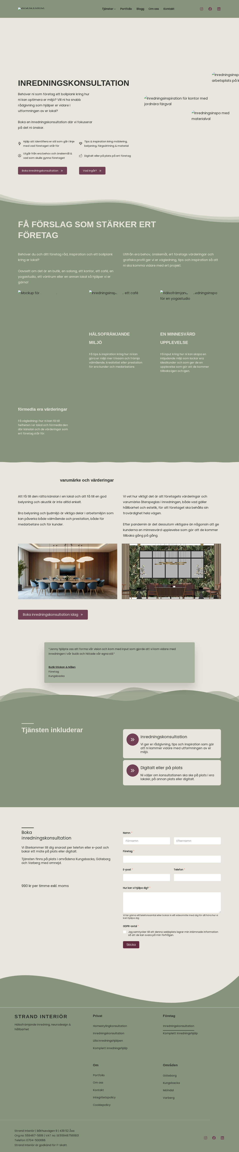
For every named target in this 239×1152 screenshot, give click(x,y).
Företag (128, 851)
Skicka (131, 945)
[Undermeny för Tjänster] (115, 9)
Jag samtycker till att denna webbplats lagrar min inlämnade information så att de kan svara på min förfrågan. (173, 933)
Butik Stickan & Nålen (62, 667)
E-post (128, 869)
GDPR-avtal (131, 926)
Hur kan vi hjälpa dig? (136, 887)
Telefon (179, 869)
